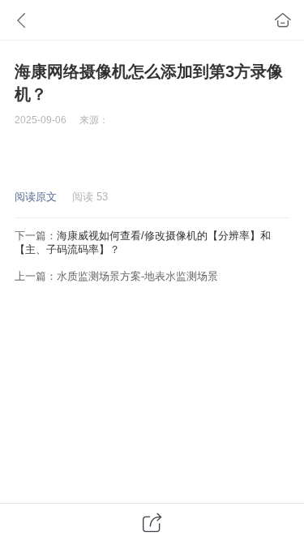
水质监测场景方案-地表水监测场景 (137, 276)
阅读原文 (36, 197)
